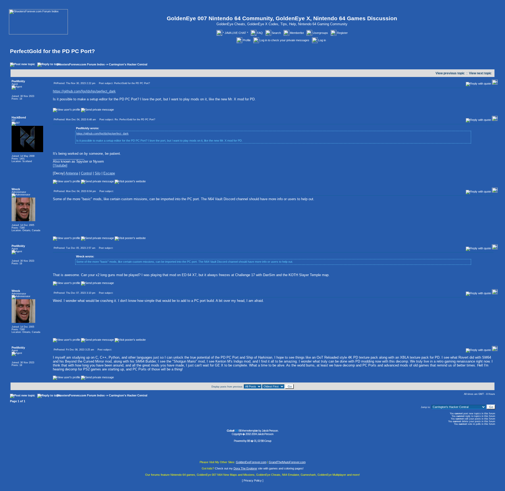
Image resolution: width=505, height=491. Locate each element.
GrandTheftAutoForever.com (287, 462)
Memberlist (297, 32)
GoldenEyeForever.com (251, 462)
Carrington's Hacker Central (128, 64)
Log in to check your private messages (284, 40)
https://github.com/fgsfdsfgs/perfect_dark (84, 91)
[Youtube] (60, 165)
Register (342, 32)
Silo (97, 173)
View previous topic (450, 73)
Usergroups (320, 32)
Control (86, 173)
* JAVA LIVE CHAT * (235, 32)
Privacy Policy (252, 480)
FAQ (260, 32)
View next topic (480, 73)
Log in (322, 40)
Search (276, 32)
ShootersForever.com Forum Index (81, 64)
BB (248, 440)
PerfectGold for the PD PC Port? (52, 51)
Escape (109, 173)
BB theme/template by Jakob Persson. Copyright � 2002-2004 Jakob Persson (252, 432)
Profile (247, 40)
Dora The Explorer (245, 468)
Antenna (71, 173)
